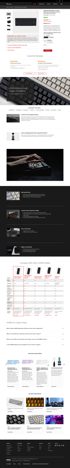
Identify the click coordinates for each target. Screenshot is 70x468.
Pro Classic (16, 315)
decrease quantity (44, 47)
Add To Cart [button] (48, 50)
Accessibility (9, 463)
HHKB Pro (34, 4)
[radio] (46, 37)
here (8, 41)
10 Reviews (45, 21)
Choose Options (11, 386)
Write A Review (41, 73)
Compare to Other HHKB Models (14, 47)
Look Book (18, 450)
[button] (9, 14)
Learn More (54, 386)
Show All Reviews (29, 73)
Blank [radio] (45, 41)
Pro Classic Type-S (27, 315)
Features (40, 447)
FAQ (27, 445)
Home (8, 7)
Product (18, 447)
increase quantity (46, 47)
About (61, 4)
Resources (55, 4)
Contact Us (49, 445)
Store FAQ (28, 450)
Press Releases (50, 450)
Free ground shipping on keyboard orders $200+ (17, 45)
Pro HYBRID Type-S (48, 315)
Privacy (19, 463)
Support (48, 4)
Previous (8, 11)
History (49, 447)
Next (8, 32)
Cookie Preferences (26, 463)
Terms (14, 463)
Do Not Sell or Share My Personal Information (40, 463)
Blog (39, 445)
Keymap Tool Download (30, 447)
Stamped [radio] (50, 41)
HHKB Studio (41, 4)
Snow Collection (9, 445)
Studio (56, 315)
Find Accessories (11, 50)
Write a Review (49, 21)
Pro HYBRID (36, 315)
